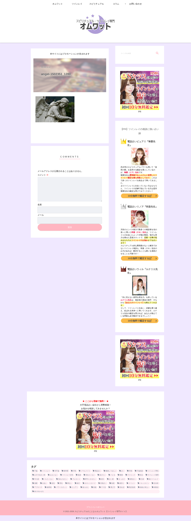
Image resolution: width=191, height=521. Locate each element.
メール (41, 215)
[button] (157, 53)
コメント (43, 175)
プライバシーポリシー (95, 507)
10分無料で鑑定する (138, 196)
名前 (40, 205)
